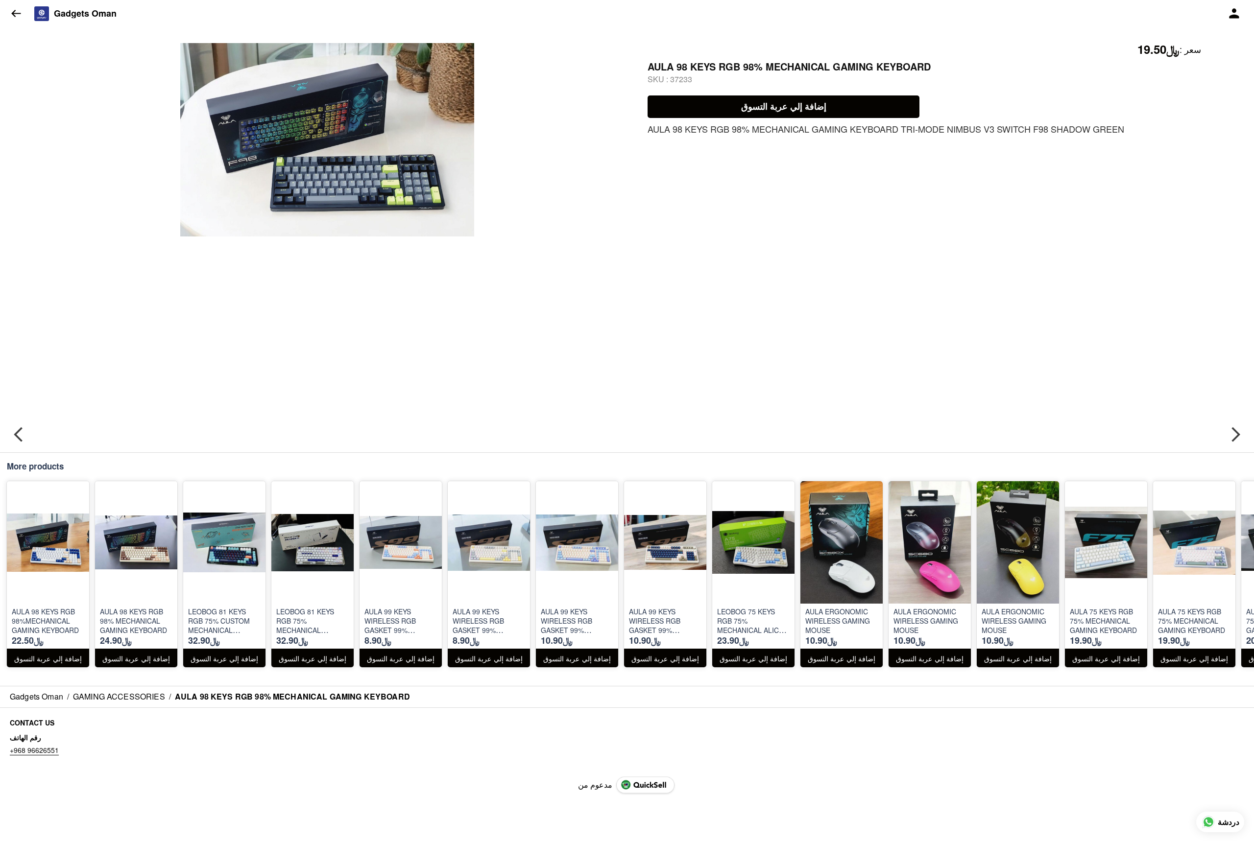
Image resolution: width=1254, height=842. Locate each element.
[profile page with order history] (1234, 13)
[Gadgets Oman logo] (41, 13)
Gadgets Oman (85, 14)
